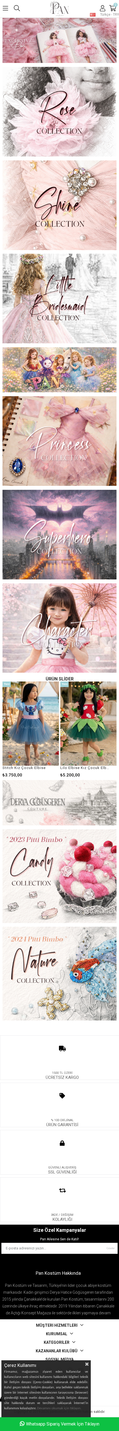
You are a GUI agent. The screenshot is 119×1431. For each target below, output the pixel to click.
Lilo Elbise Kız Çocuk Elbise (27, 768)
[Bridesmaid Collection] (59, 299)
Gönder (111, 1248)
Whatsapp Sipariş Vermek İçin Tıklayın (62, 1424)
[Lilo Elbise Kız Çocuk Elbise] (30, 724)
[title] (59, 41)
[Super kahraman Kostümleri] (59, 535)
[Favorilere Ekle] (31, 729)
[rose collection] (59, 112)
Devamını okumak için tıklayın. (59, 1408)
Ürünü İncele (43, 729)
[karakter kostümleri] (59, 628)
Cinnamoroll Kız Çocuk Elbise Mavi (85, 768)
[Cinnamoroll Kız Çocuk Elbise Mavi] (88, 724)
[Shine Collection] (59, 205)
